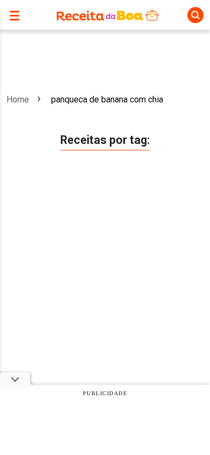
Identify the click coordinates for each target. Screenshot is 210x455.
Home (17, 99)
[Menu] (17, 14)
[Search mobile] (195, 15)
